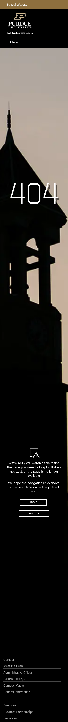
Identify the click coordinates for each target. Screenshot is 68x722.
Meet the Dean (13, 666)
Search (34, 513)
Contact (8, 659)
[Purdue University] (19, 20)
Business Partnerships (18, 712)
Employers (10, 718)
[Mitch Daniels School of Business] (19, 34)
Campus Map (12, 685)
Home (33, 502)
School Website (17, 4)
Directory (9, 705)
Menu (14, 42)
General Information (16, 692)
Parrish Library (13, 679)
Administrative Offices (17, 672)
